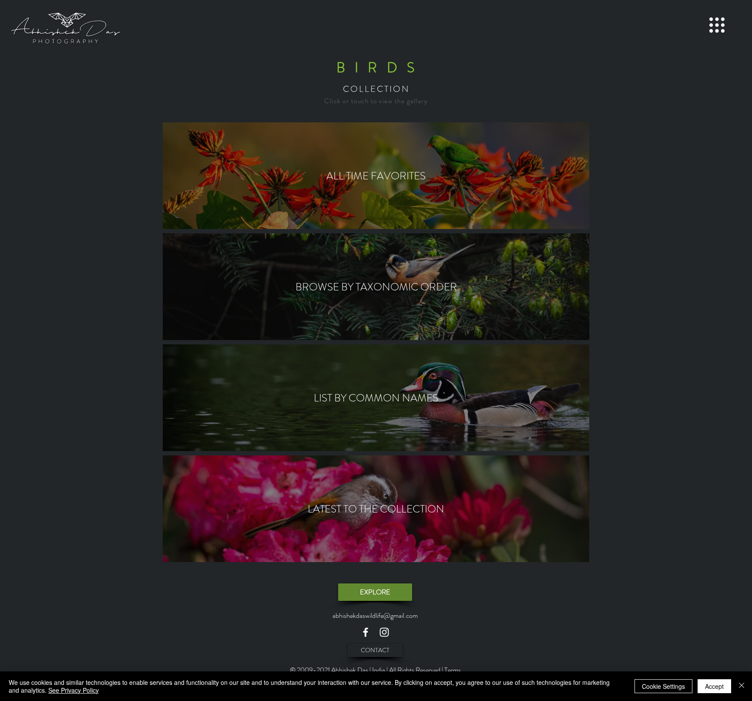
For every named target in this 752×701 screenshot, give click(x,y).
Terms (452, 670)
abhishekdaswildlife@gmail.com (375, 615)
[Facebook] (365, 632)
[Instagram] (384, 632)
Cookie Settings (663, 686)
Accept (714, 686)
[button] (717, 25)
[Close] (741, 686)
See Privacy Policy (73, 690)
